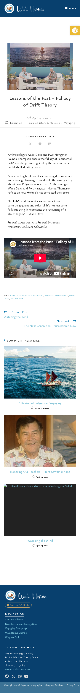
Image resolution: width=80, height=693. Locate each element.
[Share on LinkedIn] (49, 144)
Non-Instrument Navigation (21, 624)
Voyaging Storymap (16, 628)
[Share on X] (30, 144)
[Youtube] (26, 676)
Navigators (37, 295)
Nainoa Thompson (20, 295)
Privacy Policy (73, 684)
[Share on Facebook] (40, 144)
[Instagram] (20, 676)
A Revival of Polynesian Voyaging (40, 403)
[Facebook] (7, 676)
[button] (75, 30)
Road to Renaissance (56, 295)
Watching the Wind (40, 540)
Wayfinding (16, 298)
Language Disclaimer (55, 684)
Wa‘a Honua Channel (16, 632)
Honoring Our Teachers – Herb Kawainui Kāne (40, 472)
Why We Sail (12, 637)
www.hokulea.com (18, 669)
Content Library (14, 619)
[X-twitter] (13, 676)
